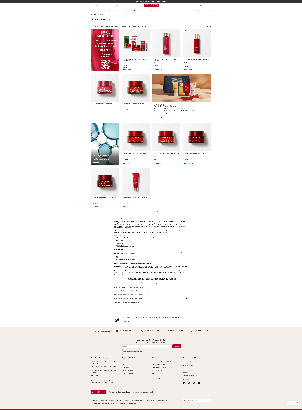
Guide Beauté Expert (158, 370)
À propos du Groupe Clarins (191, 361)
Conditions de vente (122, 400)
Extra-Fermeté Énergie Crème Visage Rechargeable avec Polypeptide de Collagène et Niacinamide (104, 370)
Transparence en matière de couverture (102, 403)
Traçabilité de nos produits (190, 368)
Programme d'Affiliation (190, 375)
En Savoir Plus (158, 117)
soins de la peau (130, 221)
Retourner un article (127, 370)
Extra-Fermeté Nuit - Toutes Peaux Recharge (104, 366)
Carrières (185, 372)
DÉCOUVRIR (96, 162)
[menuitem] (200, 5)
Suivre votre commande (129, 361)
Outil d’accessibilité (161, 400)
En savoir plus (125, 321)
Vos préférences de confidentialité (126, 403)
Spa (153, 373)
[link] (181, 97)
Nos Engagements (188, 365)
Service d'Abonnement (159, 364)
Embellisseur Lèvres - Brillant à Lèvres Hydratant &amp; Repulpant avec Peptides (103, 381)
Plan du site (150, 400)
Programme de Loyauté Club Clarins (162, 361)
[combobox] (197, 400)
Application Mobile (157, 379)
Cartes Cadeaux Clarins (159, 367)
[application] (161, 114)
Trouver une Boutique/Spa (160, 376)
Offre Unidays (187, 379)
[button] (93, 21)
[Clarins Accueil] (151, 5)
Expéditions (125, 367)
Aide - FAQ (125, 364)
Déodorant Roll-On (96, 375)
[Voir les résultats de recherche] (117, 5)
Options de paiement (128, 373)
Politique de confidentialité (137, 400)
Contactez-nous (126, 376)
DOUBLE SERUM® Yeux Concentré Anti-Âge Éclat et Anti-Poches (103, 362)
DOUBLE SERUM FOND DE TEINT (101, 378)
